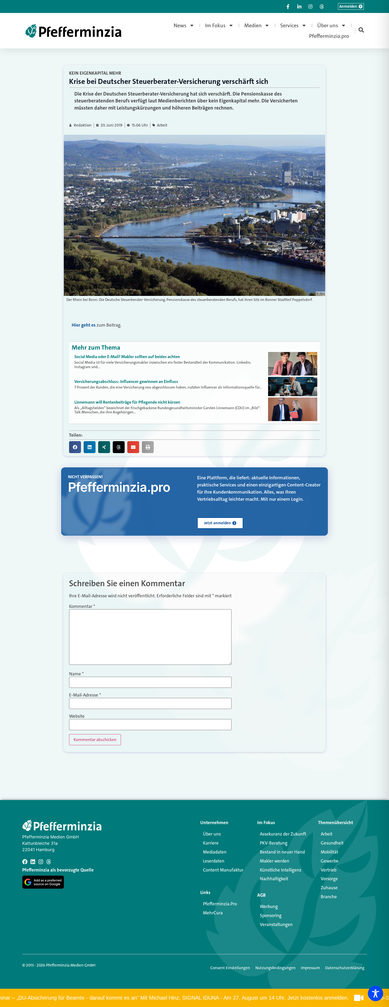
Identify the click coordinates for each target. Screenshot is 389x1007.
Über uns (327, 25)
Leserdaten (213, 861)
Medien (253, 25)
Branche (329, 897)
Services (289, 25)
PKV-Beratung (273, 843)
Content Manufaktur (223, 870)
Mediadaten (215, 852)
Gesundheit (332, 843)
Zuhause (329, 888)
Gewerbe (329, 861)
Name (76, 674)
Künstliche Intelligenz (280, 870)
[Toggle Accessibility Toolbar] (375, 993)
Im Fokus (215, 25)
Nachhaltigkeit (274, 879)
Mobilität (329, 852)
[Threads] (48, 861)
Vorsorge (329, 879)
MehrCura (213, 913)
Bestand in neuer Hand (282, 852)
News (180, 25)
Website (77, 716)
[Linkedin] (32, 861)
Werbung (269, 906)
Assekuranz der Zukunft (283, 834)
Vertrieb (328, 870)
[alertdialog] (194, 998)
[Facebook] (25, 861)
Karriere (211, 843)
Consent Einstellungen (230, 967)
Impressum (310, 967)
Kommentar (82, 606)
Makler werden (274, 861)
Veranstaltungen (276, 924)
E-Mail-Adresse (85, 695)
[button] (75, 447)
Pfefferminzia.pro (329, 36)
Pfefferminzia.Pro (220, 904)
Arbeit (162, 125)
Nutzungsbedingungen (275, 967)
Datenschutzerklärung (344, 967)
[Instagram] (40, 861)
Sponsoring (271, 915)
